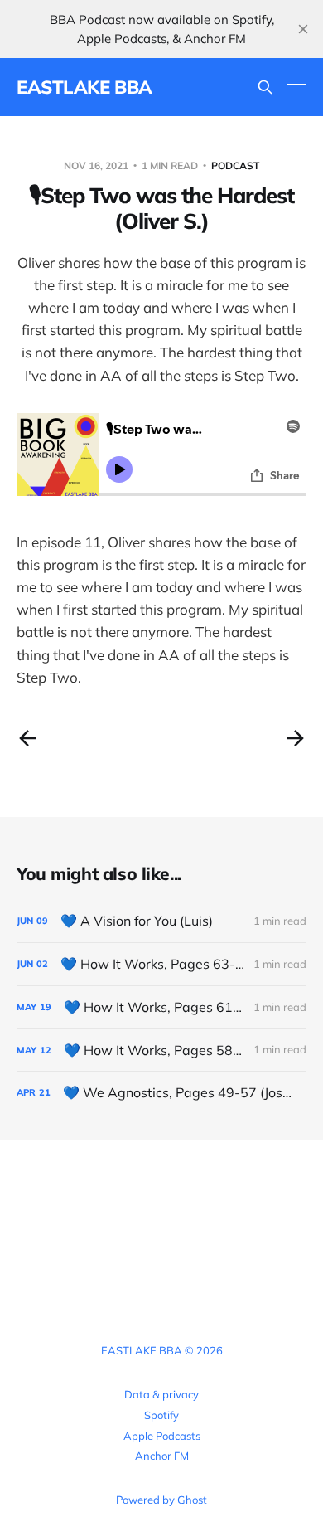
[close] (303, 29)
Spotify (161, 1415)
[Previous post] (27, 738)
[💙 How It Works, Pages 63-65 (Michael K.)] (161, 964)
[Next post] (295, 738)
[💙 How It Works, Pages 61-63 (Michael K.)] (161, 1007)
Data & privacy (161, 1394)
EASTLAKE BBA (84, 87)
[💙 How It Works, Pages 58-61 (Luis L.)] (161, 1050)
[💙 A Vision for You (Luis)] (161, 921)
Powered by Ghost (161, 1499)
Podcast (235, 165)
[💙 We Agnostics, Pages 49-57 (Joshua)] (161, 1093)
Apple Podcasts (161, 1435)
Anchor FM (162, 1455)
